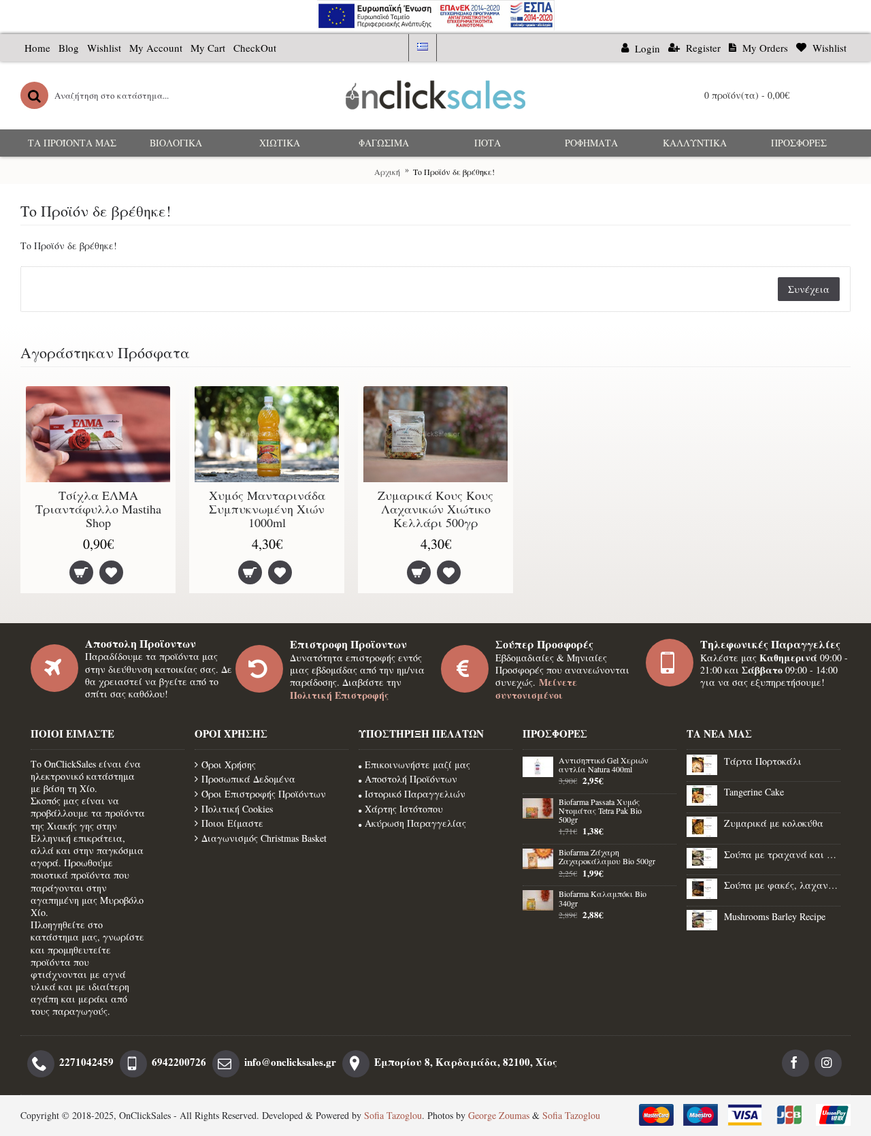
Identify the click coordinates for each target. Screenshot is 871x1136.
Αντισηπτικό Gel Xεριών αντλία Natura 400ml (603, 765)
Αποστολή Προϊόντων (411, 778)
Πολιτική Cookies (237, 808)
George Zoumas (498, 1115)
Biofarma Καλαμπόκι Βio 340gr (602, 898)
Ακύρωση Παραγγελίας (415, 823)
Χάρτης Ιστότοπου (404, 808)
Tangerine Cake (754, 791)
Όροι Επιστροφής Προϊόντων (263, 793)
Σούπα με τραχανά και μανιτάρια (782, 854)
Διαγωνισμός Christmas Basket (264, 838)
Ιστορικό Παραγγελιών (415, 793)
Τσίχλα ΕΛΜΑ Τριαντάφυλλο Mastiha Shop (98, 509)
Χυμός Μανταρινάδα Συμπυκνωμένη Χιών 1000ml (267, 509)
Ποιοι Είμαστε (232, 823)
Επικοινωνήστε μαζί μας (417, 764)
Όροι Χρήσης (228, 764)
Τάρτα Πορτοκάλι (763, 761)
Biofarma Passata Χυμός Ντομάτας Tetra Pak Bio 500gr (600, 811)
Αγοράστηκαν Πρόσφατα (105, 352)
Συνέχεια (808, 289)
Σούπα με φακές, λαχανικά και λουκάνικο (782, 885)
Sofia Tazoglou (393, 1115)
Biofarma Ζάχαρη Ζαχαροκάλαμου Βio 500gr (607, 857)
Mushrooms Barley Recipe (774, 916)
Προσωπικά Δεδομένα (248, 778)
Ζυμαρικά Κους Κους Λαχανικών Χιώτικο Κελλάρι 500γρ (435, 509)
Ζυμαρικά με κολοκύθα (773, 823)
